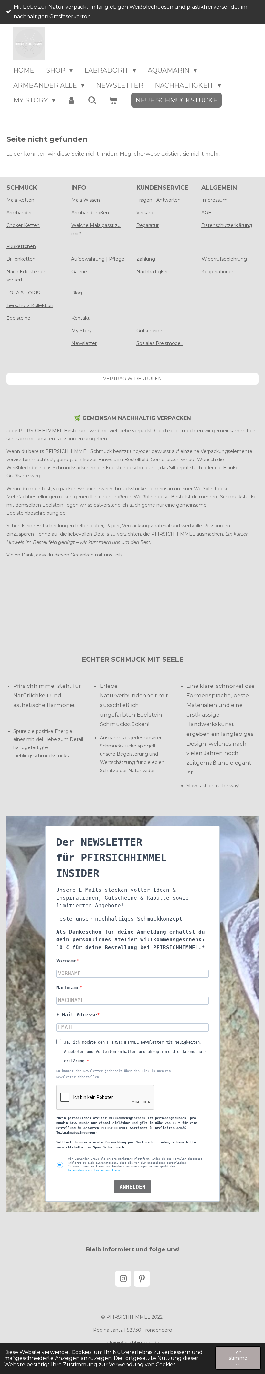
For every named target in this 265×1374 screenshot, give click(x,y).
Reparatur (147, 225)
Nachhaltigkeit (152, 272)
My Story (81, 331)
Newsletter (84, 343)
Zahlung (145, 259)
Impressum (214, 200)
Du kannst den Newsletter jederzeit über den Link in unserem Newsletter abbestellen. (113, 1074)
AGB (206, 213)
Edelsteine (18, 318)
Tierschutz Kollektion (29, 305)
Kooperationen (218, 272)
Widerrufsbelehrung (224, 259)
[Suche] (92, 100)
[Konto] (71, 100)
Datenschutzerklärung (226, 225)
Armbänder (19, 213)
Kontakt (80, 318)
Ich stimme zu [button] (238, 1358)
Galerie (79, 272)
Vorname (66, 961)
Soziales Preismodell (159, 343)
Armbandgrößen (90, 213)
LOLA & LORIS (23, 293)
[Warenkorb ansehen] (113, 100)
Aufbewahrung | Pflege (97, 259)
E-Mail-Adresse (76, 1015)
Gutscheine (149, 331)
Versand (145, 213)
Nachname (68, 988)
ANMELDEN (132, 1187)
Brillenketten (21, 259)
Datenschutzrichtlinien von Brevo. (95, 1170)
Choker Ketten (23, 225)
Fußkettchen (21, 246)
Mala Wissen (85, 200)
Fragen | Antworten (158, 200)
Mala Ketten (20, 200)
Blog (76, 293)
